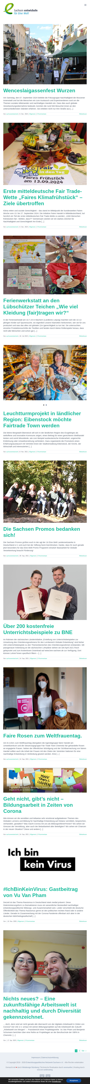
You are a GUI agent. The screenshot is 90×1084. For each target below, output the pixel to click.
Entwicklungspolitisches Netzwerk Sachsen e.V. (44, 1062)
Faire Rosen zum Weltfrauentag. (42, 736)
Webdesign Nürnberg (30, 1067)
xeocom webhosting (45, 1070)
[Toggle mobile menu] (85, 5)
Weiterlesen (83, 114)
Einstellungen (56, 1082)
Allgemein (32, 114)
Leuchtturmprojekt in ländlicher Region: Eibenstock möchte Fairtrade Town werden (42, 420)
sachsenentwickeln (12, 114)
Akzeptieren (74, 1081)
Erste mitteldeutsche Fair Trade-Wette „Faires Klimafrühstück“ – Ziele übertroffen (42, 197)
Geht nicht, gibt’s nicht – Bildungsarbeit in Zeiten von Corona (38, 805)
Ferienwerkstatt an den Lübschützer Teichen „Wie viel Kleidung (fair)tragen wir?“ (40, 307)
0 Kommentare (41, 114)
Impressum (36, 1057)
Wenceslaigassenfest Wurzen (39, 90)
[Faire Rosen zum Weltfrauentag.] (45, 698)
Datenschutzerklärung (49, 1057)
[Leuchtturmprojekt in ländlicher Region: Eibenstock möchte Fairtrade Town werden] (45, 372)
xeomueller (68, 1067)
